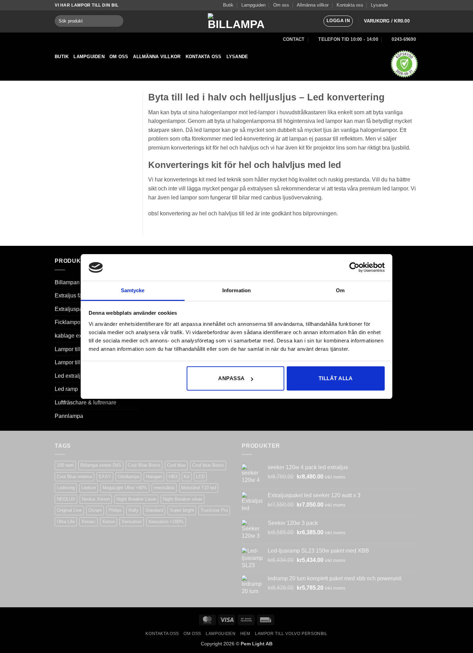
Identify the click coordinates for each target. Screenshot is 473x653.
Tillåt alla (336, 378)
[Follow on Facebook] (395, 5)
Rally (133, 510)
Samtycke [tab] (133, 290)
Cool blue (176, 465)
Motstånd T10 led (198, 487)
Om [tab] (340, 290)
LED (200, 476)
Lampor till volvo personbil (291, 633)
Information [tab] (236, 290)
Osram (95, 510)
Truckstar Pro (214, 510)
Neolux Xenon (96, 499)
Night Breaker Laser (136, 499)
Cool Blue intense (74, 476)
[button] (338, 21)
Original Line (69, 510)
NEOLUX (66, 499)
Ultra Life (66, 521)
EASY (105, 476)
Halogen (154, 476)
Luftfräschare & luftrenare (85, 402)
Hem (245, 633)
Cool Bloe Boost (144, 465)
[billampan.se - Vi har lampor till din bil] (236, 21)
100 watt (65, 465)
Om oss (281, 5)
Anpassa (231, 378)
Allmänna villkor (313, 5)
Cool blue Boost (208, 465)
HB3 (173, 476)
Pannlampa (69, 416)
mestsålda (164, 487)
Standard (154, 510)
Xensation (132, 521)
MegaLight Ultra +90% (124, 487)
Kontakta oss (350, 5)
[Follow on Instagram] (402, 5)
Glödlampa (128, 476)
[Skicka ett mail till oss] (408, 5)
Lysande (379, 5)
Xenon (108, 521)
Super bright (182, 510)
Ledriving (66, 487)
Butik (228, 5)
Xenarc (88, 521)
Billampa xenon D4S (100, 465)
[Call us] (415, 5)
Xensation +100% (166, 521)
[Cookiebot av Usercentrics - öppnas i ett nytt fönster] (354, 267)
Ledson (88, 487)
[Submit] (116, 21)
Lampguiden (253, 5)
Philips (115, 510)
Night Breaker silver (182, 499)
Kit (186, 476)
